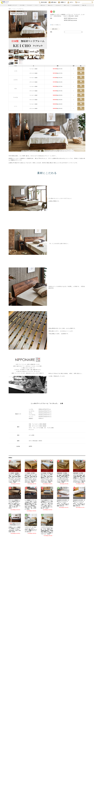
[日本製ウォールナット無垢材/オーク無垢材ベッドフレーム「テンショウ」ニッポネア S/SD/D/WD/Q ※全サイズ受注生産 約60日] (15, 520)
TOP (10, 8)
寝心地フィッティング (12, 5)
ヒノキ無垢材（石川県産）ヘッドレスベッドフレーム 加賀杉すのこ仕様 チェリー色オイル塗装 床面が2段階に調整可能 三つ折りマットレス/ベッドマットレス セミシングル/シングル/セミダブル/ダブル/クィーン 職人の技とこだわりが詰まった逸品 (31, 478)
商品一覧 (84, 5)
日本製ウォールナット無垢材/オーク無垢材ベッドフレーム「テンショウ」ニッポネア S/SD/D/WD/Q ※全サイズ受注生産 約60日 (15, 529)
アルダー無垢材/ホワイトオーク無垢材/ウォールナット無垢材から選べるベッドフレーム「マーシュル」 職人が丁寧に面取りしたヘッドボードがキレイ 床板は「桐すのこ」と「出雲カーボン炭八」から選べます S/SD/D (47, 504)
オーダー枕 (22, 5)
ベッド (36, 5)
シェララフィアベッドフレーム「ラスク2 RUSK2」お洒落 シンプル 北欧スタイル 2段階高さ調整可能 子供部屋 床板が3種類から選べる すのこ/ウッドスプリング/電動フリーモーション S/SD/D (47, 530)
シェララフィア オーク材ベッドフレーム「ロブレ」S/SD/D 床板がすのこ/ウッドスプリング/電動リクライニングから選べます (31, 529)
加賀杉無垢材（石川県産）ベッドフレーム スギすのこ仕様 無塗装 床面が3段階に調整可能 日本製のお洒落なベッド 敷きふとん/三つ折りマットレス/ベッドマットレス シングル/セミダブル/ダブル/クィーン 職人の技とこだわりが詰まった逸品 (63, 478)
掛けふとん (43, 5)
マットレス (29, 5)
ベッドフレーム (20, 8)
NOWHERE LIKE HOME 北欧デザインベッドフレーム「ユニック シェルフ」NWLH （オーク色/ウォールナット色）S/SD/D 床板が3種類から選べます (63, 503)
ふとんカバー (58, 5)
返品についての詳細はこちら (56, 24)
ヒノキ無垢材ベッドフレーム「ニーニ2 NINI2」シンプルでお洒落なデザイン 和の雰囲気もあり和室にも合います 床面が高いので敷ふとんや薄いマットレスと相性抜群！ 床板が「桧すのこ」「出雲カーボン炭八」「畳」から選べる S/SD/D (31, 505)
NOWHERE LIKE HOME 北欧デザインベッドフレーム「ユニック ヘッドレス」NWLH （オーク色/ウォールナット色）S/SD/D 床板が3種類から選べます (79, 503)
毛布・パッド (66, 5)
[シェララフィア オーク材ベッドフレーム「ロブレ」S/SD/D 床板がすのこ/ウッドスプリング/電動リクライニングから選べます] (31, 520)
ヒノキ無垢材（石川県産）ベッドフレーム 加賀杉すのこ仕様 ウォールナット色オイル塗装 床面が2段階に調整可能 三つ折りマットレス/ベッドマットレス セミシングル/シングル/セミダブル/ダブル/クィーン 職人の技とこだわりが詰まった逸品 (15, 478)
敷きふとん (50, 5)
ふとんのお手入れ (75, 5)
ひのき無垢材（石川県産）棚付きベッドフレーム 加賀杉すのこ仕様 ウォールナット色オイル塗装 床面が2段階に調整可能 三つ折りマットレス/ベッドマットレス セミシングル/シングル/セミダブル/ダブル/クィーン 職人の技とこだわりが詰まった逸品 (47, 478)
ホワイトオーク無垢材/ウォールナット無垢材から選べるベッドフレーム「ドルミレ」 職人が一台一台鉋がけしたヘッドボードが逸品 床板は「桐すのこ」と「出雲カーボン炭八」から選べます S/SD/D (15, 504)
